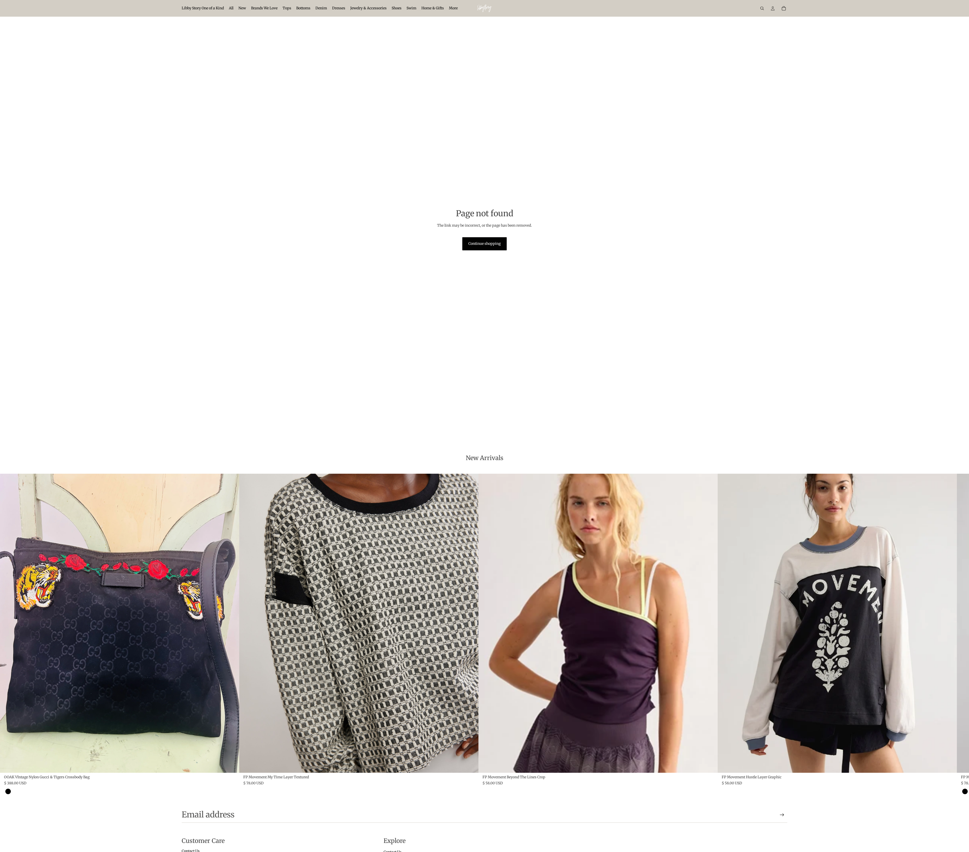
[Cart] (783, 8)
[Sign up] (782, 815)
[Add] (231, 764)
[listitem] (453, 8)
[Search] (762, 8)
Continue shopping (484, 243)
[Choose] (470, 764)
